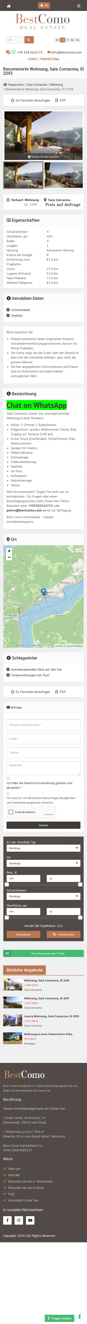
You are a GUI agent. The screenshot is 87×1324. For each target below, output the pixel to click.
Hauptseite (16, 84)
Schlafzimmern (17, 890)
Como (33, 59)
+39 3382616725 (30, 52)
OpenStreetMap (74, 645)
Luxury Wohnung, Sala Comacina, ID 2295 (51, 1016)
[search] (29, 39)
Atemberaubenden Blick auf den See (36, 669)
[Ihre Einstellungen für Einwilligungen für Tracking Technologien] (80, 1317)
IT (67, 39)
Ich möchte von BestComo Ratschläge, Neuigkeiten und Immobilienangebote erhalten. (41, 800)
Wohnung (56, 84)
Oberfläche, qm (17, 906)
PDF (62, 100)
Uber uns (14, 1169)
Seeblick (17, 315)
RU (72, 39)
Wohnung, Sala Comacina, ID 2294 (46, 980)
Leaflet (58, 645)
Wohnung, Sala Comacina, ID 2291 (46, 998)
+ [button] (9, 551)
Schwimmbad (20, 310)
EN (57, 39)
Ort (9, 857)
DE (62, 39)
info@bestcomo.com (67, 52)
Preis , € (12, 872)
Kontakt (14, 1175)
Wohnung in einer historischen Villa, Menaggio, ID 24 (48, 1034)
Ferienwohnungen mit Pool (30, 675)
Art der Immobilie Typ (21, 842)
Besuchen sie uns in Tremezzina (30, 1181)
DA (77, 39)
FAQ (11, 1194)
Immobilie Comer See (23, 1200)
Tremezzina (49, 59)
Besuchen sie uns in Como (26, 1187)
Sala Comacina (37, 84)
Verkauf (17, 200)
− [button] (9, 557)
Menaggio (30, 1043)
